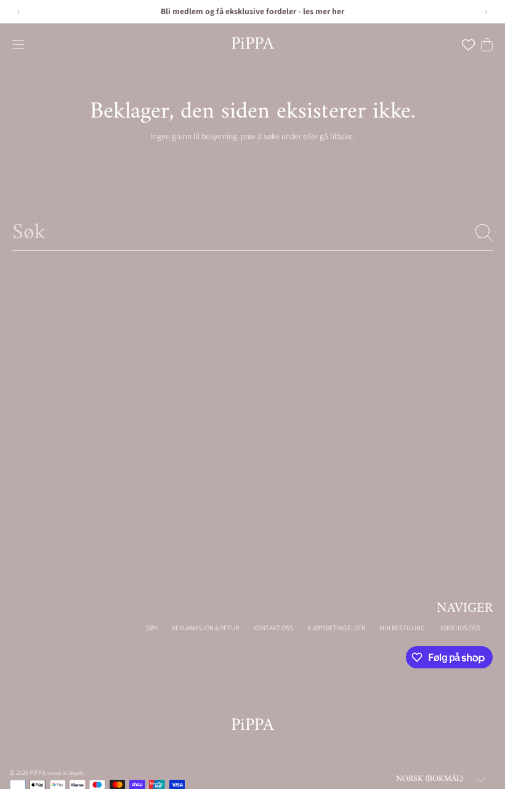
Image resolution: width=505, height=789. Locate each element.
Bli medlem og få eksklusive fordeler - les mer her (252, 11)
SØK (152, 628)
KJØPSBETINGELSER (336, 628)
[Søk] (484, 232)
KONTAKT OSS (273, 628)
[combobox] (252, 232)
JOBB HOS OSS (459, 628)
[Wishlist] (468, 44)
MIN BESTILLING (402, 628)
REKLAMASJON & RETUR (205, 628)
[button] (18, 44)
